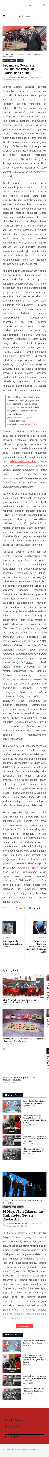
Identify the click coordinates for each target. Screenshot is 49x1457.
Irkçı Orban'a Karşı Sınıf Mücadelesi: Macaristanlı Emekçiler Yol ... (19, 1001)
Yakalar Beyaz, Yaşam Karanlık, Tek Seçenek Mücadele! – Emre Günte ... (23, 1040)
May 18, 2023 (32, 424)
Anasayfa (6, 54)
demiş (29, 662)
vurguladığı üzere (28, 867)
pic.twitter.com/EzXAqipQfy (19, 417)
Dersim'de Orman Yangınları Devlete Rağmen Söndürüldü (19, 1079)
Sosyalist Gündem (20, 77)
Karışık (13, 54)
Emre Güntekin (9, 61)
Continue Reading (24, 1326)
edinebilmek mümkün (23, 461)
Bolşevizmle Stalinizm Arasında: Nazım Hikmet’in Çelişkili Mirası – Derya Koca (34, 1139)
